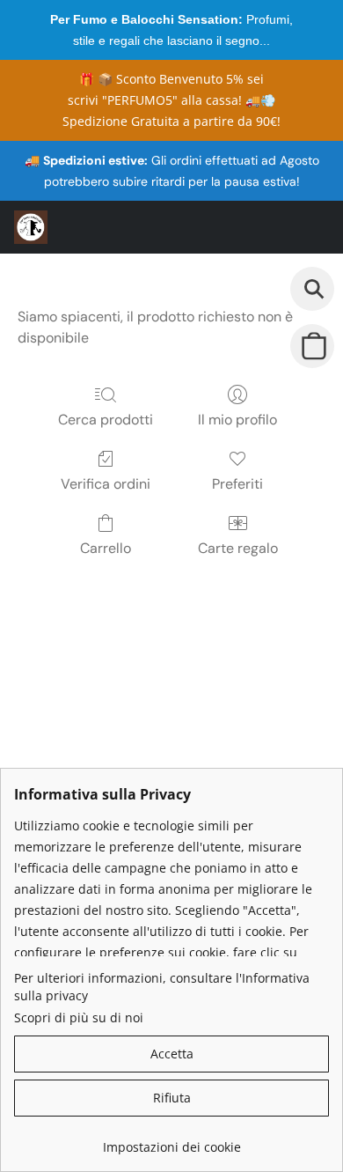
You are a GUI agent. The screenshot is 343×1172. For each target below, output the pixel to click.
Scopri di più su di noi (78, 1017)
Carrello (105, 548)
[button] (31, 227)
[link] (171, 1141)
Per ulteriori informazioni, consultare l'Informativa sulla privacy (162, 986)
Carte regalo (238, 548)
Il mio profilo (237, 419)
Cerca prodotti (105, 419)
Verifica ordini (105, 484)
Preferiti (237, 484)
